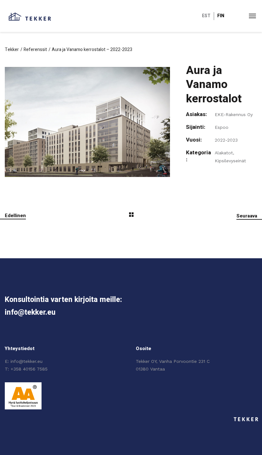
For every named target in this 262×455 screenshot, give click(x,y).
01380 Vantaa (150, 368)
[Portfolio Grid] (131, 215)
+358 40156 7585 (29, 368)
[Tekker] (30, 16)
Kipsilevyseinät (230, 160)
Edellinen (15, 215)
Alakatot (224, 152)
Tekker (12, 49)
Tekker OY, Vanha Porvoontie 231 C (173, 361)
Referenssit (35, 49)
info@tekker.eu (26, 361)
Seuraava (246, 215)
